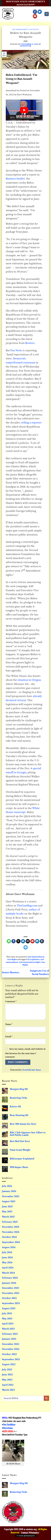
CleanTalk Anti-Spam (31, 1070)
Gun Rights (34, 29)
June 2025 (7, 1206)
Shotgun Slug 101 (19, 1089)
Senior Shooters (10, 972)
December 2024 (10, 1227)
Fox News (16, 350)
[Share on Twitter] (23, 941)
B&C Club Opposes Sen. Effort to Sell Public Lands (28, 1133)
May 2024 (7, 1262)
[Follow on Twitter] (40, 12)
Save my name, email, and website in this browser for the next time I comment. (25, 1053)
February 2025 (10, 1222)
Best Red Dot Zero (20, 1141)
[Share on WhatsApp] (9, 941)
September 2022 (11, 1359)
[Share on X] (18, 941)
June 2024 (7, 1257)
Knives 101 (15, 1106)
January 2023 (9, 1339)
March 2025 (8, 1216)
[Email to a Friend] (28, 941)
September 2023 (11, 1303)
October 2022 (9, 1354)
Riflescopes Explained (22, 1158)
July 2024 (7, 1252)
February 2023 (10, 1334)
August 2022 (8, 1364)
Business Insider (15, 178)
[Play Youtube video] (24, 110)
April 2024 (7, 1267)
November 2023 (10, 1293)
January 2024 (9, 1283)
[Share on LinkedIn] (37, 941)
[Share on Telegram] (25, 947)
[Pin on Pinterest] (32, 941)
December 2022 (10, 1344)
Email (8, 1036)
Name (9, 1024)
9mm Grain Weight (20, 1150)
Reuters (29, 343)
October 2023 (9, 1298)
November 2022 (10, 1349)
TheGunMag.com (27, 905)
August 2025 (8, 1201)
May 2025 (7, 1211)
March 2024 (8, 1272)
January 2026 (9, 1191)
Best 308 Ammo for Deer (23, 1124)
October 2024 (9, 1237)
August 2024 (8, 1247)
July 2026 (7, 1186)
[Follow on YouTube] (35, 16)
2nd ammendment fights (29, 962)
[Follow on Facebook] (35, 12)
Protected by (25, 1070)
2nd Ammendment (20, 29)
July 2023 (7, 1313)
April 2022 (7, 1384)
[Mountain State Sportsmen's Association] (8, 14)
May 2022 (7, 1379)
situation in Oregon (29, 679)
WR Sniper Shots (19, 1167)
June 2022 (7, 1374)
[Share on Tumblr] (42, 941)
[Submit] (46, 1398)
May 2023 (7, 1318)
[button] (46, 14)
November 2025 (10, 1196)
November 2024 (10, 1232)
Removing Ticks (18, 1098)
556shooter (25, 46)
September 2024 (11, 1242)
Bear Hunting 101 (19, 1115)
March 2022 (8, 1390)
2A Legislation (33, 959)
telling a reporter (31, 422)
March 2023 (8, 1328)
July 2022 (7, 1369)
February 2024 (10, 1277)
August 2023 (8, 1308)
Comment (11, 1001)
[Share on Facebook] (13, 941)
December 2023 (10, 1288)
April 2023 (7, 1323)
